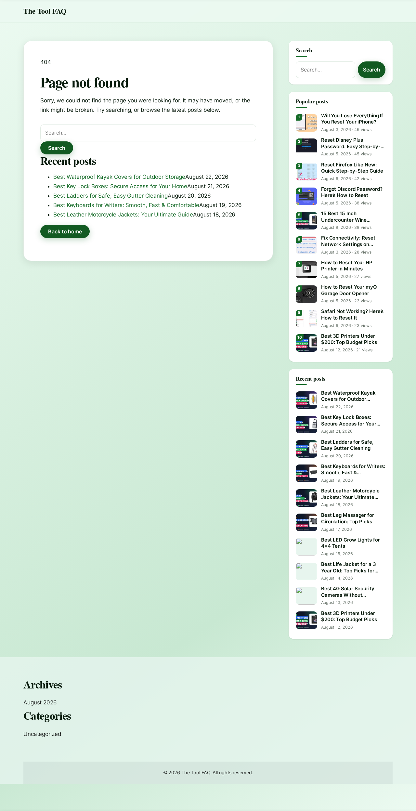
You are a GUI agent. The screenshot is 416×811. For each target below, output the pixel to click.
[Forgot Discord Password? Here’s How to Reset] (306, 196)
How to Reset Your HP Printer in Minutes (346, 265)
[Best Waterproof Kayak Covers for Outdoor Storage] (306, 400)
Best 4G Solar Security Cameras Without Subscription (347, 591)
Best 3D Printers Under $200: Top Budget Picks (349, 339)
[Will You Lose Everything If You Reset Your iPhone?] (306, 123)
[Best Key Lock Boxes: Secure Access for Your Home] (306, 424)
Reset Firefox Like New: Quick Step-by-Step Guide (352, 168)
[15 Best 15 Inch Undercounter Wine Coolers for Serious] (306, 220)
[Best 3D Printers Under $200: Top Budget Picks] (306, 343)
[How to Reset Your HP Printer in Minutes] (306, 269)
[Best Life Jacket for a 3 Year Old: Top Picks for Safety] (306, 571)
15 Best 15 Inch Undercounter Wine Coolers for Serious (344, 216)
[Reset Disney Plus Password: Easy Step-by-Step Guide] (306, 147)
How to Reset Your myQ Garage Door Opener (349, 290)
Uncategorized (42, 734)
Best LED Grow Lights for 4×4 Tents (350, 543)
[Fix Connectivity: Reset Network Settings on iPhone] (306, 245)
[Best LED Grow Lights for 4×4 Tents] (306, 547)
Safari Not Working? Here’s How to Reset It (352, 314)
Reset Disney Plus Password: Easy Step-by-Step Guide (351, 143)
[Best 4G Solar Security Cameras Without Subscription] (306, 596)
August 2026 (40, 702)
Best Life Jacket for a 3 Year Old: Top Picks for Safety (348, 567)
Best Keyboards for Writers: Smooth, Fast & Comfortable (126, 205)
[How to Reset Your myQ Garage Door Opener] (306, 294)
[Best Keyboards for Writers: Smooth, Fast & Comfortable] (306, 473)
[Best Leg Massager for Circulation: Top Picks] (306, 522)
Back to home (65, 231)
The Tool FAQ (44, 11)
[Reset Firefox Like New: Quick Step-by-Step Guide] (306, 171)
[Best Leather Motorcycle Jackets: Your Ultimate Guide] (306, 498)
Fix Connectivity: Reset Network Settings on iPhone (348, 241)
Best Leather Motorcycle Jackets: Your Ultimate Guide (123, 214)
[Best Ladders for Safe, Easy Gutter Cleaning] (306, 449)
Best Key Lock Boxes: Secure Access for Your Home (120, 186)
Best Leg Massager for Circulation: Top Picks (347, 518)
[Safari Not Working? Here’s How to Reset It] (306, 318)
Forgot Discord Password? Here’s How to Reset (352, 192)
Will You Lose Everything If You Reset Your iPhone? (352, 118)
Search (56, 148)
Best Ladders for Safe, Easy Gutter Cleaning (110, 195)
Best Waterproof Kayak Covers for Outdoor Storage (119, 177)
